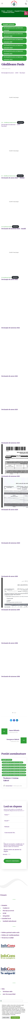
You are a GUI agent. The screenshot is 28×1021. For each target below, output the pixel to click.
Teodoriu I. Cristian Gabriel (10, 779)
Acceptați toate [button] (15, 1017)
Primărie (4, 905)
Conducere (6, 908)
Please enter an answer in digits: (12, 850)
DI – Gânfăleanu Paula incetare (8, 175)
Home (3, 11)
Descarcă (20, 122)
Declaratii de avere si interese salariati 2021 (13, 52)
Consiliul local (6, 918)
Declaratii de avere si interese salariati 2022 (13, 58)
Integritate (6, 916)
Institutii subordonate (9, 921)
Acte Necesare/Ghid (9, 994)
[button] (26, 13)
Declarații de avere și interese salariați (13, 29)
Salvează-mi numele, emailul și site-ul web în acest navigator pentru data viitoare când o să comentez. (14, 845)
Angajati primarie (20, 11)
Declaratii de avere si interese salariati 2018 (13, 35)
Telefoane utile (7, 991)
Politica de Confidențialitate (10, 935)
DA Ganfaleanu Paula (6, 226)
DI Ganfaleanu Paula (6, 277)
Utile (3, 989)
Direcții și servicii (8, 910)
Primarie (10, 11)
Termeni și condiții (8, 937)
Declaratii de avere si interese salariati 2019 (13, 41)
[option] (14, 773)
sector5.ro (9, 785)
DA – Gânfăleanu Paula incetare (8, 122)
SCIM (4, 913)
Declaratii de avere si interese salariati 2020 (13, 47)
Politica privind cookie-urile (10, 932)
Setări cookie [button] (6, 1017)
